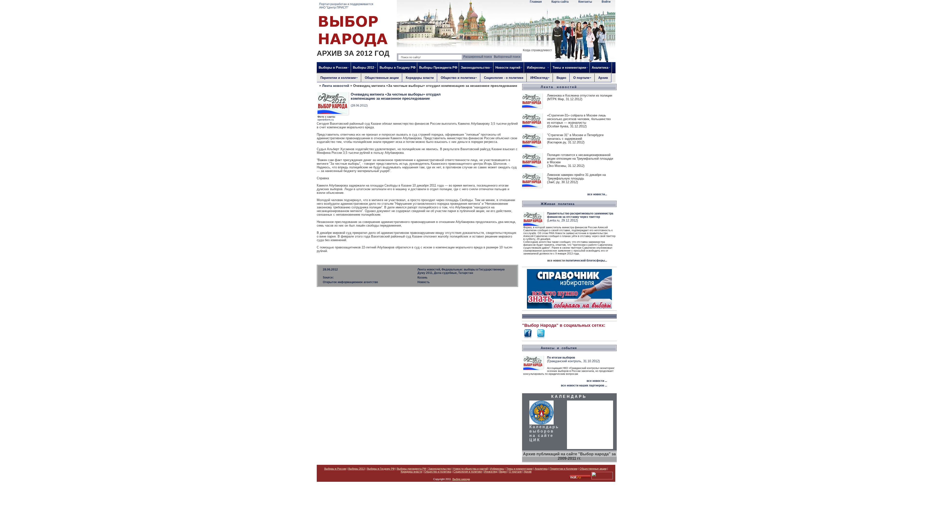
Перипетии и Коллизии (563, 468)
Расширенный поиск (477, 56)
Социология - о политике (503, 78)
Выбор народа (461, 479)
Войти (606, 1)
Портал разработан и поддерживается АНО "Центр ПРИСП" (346, 5)
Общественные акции (382, 78)
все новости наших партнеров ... (584, 385)
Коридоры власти (420, 78)
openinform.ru (325, 119)
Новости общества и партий (470, 468)
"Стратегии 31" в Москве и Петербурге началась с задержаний (575, 136)
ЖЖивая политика (557, 204)
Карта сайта (560, 1)
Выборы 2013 (356, 468)
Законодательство (439, 468)
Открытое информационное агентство (350, 282)
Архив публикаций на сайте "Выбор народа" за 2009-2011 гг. (569, 456)
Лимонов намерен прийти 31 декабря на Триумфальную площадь (576, 176)
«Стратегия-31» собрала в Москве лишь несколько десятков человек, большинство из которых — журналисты (579, 119)
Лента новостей (335, 86)
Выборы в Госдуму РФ (398, 67)
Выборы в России (335, 468)
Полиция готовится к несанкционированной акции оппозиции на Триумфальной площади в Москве (580, 158)
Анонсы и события (559, 348)
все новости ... (597, 381)
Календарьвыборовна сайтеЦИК (544, 433)
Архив (603, 78)
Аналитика (541, 468)
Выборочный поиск (507, 56)
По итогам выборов (561, 357)
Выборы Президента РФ (438, 67)
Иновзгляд (490, 471)
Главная (536, 1)
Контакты (585, 1)
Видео (561, 78)
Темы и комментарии (519, 468)
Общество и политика (437, 471)
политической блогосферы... (586, 260)
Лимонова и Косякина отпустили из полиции (579, 95)
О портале (515, 471)
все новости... (597, 194)
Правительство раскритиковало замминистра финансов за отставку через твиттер (580, 215)
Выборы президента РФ (411, 468)
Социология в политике (467, 471)
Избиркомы (497, 468)
